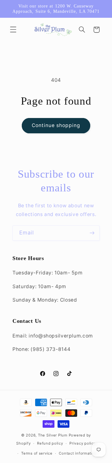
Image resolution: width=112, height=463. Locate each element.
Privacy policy (82, 443)
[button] (13, 29)
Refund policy (50, 443)
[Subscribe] (92, 233)
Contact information (78, 453)
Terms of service (37, 453)
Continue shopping (56, 125)
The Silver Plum (53, 435)
